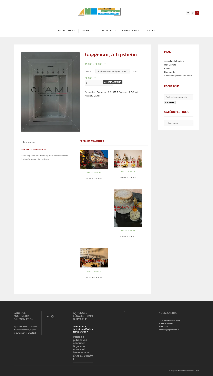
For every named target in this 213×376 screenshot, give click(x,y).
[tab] (29, 142)
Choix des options (94, 179)
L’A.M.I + (149, 31)
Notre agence (65, 31)
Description (29, 142)
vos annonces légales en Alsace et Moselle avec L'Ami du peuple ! (83, 349)
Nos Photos (88, 31)
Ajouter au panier (112, 82)
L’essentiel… (107, 31)
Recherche (169, 102)
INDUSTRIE (113, 92)
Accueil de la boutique (174, 61)
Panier (167, 68)
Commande (169, 72)
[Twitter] (188, 13)
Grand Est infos (131, 31)
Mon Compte (170, 65)
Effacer (135, 71)
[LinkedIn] (193, 13)
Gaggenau (101, 92)
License (88, 71)
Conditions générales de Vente (178, 75)
